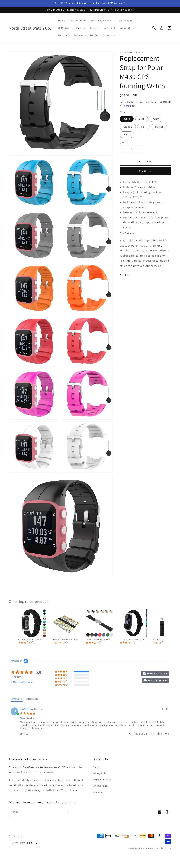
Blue (141, 118)
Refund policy (100, 785)
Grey (156, 118)
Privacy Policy (100, 773)
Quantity (124, 142)
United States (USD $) (22, 842)
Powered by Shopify (162, 848)
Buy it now (145, 171)
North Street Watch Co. (144, 848)
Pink (143, 126)
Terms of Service (102, 779)
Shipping (98, 791)
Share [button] (127, 275)
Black (126, 118)
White (126, 134)
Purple (159, 126)
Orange (127, 126)
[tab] (17, 699)
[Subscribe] (68, 812)
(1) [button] (70, 671)
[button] (154, 28)
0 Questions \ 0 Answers (22, 682)
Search (96, 767)
